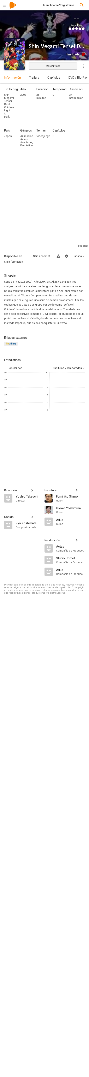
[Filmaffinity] (11, 346)
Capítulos (53, 77)
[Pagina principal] (12, 7)
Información (12, 77)
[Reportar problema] (58, 256)
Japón (8, 136)
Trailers (34, 77)
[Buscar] (82, 5)
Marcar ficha (53, 66)
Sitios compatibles (42, 256)
